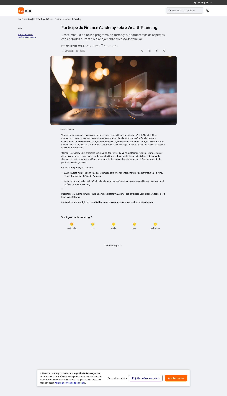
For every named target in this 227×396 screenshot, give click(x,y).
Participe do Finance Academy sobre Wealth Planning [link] (26, 36)
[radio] (71, 226)
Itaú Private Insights (27, 19)
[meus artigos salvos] (208, 10)
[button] (203, 2)
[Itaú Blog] (24, 10)
